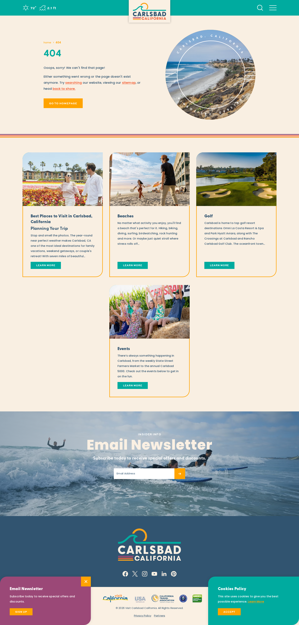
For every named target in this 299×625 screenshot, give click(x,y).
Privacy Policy (142, 616)
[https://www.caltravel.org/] (163, 598)
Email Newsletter (149, 446)
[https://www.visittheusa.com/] (140, 598)
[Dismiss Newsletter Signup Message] (86, 581)
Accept (229, 611)
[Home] (149, 11)
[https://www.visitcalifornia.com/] (115, 598)
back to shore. (64, 89)
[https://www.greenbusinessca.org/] (197, 598)
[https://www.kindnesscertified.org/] (183, 598)
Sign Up (21, 611)
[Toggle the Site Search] (260, 8)
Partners (159, 616)
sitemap (129, 83)
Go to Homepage (63, 103)
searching (73, 83)
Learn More (256, 601)
